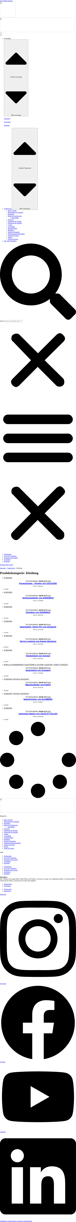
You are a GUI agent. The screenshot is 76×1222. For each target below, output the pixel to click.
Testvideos (7, 122)
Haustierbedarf (12, 228)
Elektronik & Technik (14, 221)
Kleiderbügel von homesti (38, 656)
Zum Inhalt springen (6, 1)
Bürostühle (15, 218)
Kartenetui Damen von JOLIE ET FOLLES (38, 714)
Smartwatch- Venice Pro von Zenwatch (38, 627)
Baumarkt (11, 214)
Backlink (7, 125)
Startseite (3, 568)
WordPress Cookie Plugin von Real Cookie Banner (16, 1221)
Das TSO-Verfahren (10, 556)
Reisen (10, 237)
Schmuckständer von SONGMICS (38, 598)
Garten (10, 225)
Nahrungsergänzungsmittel (16, 234)
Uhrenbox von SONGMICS (38, 612)
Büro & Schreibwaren (15, 216)
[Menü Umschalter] (1, 34)
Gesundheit (11, 227)
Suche (2, 321)
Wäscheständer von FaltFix (38, 685)
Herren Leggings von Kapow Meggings (38, 641)
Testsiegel (7, 118)
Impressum (7, 886)
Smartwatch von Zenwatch (38, 670)
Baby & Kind (12, 211)
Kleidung (11, 230)
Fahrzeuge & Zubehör (15, 223)
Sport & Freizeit (13, 239)
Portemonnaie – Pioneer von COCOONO (38, 583)
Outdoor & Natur (13, 236)
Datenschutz (8, 884)
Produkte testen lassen (11, 558)
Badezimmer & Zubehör (15, 212)
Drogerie (10, 219)
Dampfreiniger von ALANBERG (38, 699)
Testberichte (7, 554)
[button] (38, 282)
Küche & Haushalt (14, 232)
